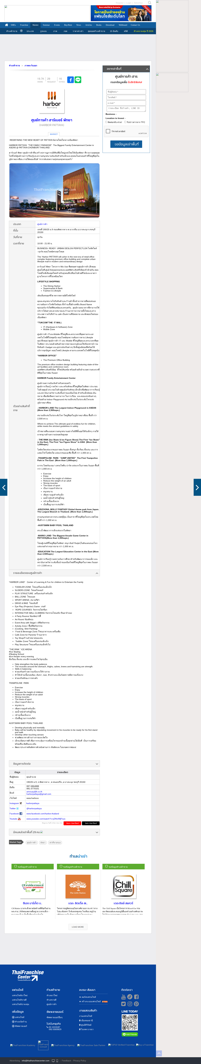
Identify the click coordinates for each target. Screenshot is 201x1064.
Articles (88, 25)
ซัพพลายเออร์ (21, 1026)
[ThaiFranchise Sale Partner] (91, 1044)
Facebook (14, 813)
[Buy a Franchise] (145, 1045)
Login (128, 3)
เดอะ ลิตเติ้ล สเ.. (78, 903)
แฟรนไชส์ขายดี (19, 1000)
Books (98, 25)
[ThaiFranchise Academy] (23, 1044)
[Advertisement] (78, 47)
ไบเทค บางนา (87, 1029)
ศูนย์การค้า (42, 224)
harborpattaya (32, 803)
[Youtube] (123, 997)
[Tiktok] (129, 996)
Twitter (13, 808)
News (78, 25)
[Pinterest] (136, 1005)
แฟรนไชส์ (19, 1017)
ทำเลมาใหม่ (52, 995)
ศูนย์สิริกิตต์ (85, 1025)
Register (120, 3)
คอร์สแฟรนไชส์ (87, 997)
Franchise (24, 25)
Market (35, 25)
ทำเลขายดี (51, 1000)
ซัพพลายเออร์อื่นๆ (55, 1017)
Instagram (14, 803)
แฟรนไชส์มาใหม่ (20, 995)
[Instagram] (129, 1005)
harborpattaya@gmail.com (38, 794)
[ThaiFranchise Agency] (63, 1044)
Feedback (66, 1060)
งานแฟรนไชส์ (85, 1016)
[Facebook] (135, 997)
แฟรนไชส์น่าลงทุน (20, 1004)
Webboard (123, 25)
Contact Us (135, 25)
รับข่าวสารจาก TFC (135, 122)
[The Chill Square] (3, 487)
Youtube (13, 819)
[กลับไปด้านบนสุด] (159, 1053)
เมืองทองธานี (86, 1020)
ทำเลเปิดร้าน (21, 1021)
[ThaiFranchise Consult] (43, 1045)
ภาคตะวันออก (31, 65)
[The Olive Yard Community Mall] (197, 487)
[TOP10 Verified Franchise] (121, 1045)
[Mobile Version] (57, 1060)
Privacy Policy (79, 1060)
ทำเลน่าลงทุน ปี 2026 (143, 31)
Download (110, 25)
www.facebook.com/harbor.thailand (42, 813)
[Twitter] (123, 1004)
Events (57, 25)
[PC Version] (53, 1060)
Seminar (46, 25)
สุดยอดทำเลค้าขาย (96, 31)
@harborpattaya (34, 808)
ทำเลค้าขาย (11, 31)
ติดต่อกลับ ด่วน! (114, 122)
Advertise (138, 3)
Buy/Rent (68, 25)
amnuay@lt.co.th (34, 791)
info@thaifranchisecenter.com (35, 1060)
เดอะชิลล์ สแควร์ (123, 903)
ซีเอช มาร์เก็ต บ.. (32, 903)
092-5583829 (55, 1029)
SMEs (13, 25)
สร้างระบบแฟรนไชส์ (90, 1001)
